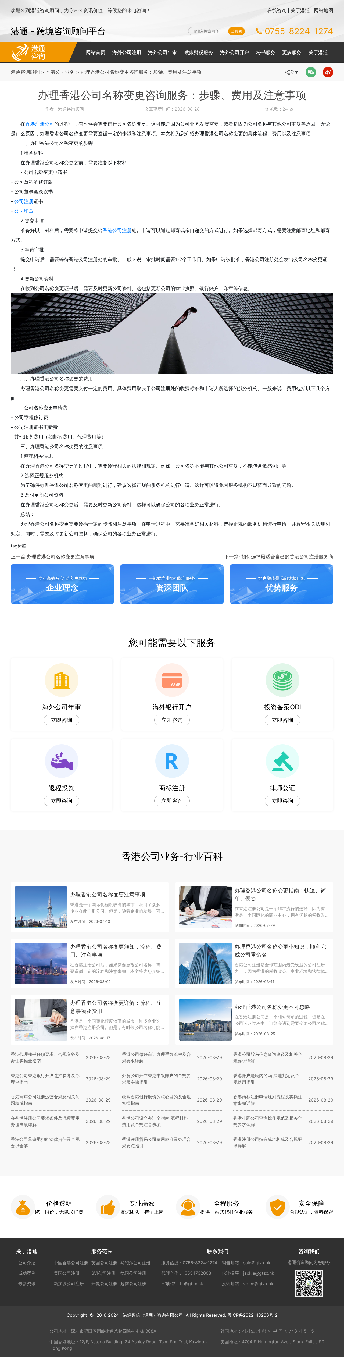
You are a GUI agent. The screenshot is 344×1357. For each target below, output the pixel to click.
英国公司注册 (104, 1262)
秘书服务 (265, 52)
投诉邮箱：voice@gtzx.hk (247, 1283)
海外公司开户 (234, 52)
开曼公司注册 (104, 1283)
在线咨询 (276, 10)
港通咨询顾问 (25, 72)
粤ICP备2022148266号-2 (252, 1315)
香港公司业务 (60, 72)
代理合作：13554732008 (186, 1273)
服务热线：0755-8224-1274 (189, 1262)
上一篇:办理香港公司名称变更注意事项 (52, 557)
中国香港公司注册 (71, 1262)
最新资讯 (26, 1283)
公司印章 (24, 211)
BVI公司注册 (103, 1273)
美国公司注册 (67, 1273)
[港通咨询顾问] (28, 52)
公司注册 (24, 201)
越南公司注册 (133, 1283)
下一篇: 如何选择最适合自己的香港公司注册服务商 (278, 557)
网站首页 (95, 52)
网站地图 (323, 10)
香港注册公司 (39, 124)
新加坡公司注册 (69, 1283)
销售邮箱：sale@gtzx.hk (246, 1262)
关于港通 (300, 10)
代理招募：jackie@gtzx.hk (248, 1273)
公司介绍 (26, 1262)
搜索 (238, 31)
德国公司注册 (133, 1273)
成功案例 (26, 1273)
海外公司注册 (126, 52)
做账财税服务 (198, 52)
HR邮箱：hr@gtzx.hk (182, 1283)
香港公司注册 (117, 230)
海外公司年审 (162, 52)
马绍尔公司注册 (135, 1262)
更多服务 (292, 52)
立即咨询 (61, 720)
